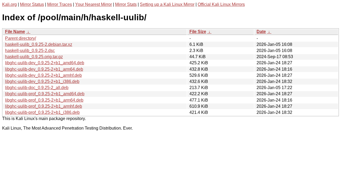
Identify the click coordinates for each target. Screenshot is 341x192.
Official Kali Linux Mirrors (221, 4)
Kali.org (9, 4)
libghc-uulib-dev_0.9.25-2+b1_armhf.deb (43, 75)
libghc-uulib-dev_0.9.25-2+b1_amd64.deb (44, 63)
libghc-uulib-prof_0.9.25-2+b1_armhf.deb (43, 106)
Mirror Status (32, 4)
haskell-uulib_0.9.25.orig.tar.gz (34, 56)
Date (261, 31)
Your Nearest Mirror (93, 4)
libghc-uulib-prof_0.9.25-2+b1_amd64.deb (44, 93)
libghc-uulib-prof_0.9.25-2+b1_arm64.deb (44, 100)
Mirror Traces (59, 4)
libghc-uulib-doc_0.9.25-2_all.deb (36, 87)
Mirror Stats (126, 4)
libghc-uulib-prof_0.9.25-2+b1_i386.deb (42, 112)
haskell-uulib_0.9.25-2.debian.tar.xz (38, 44)
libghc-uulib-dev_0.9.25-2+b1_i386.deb (42, 81)
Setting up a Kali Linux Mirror (167, 4)
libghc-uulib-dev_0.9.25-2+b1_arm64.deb (44, 69)
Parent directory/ (20, 38)
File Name (15, 31)
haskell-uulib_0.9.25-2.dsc (30, 50)
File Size (197, 31)
